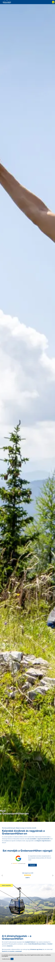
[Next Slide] (53, 876)
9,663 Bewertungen (21, 863)
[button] (53, 2)
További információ (6, 958)
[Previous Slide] (2, 876)
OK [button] (12, 958)
